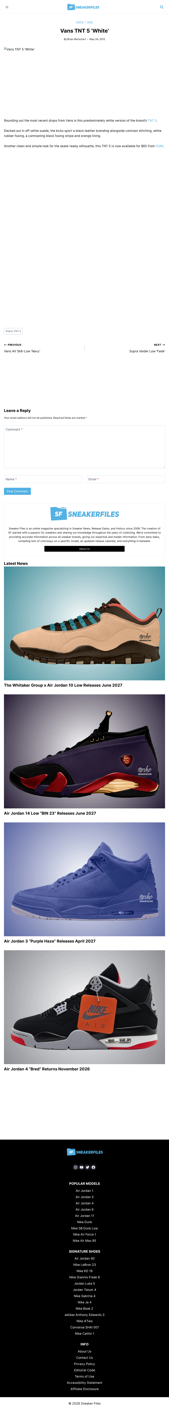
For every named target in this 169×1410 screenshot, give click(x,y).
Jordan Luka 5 (84, 1283)
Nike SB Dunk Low (84, 1228)
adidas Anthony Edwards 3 (84, 1315)
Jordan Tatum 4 (84, 1290)
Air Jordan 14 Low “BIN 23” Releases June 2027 (50, 813)
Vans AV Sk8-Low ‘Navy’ (22, 348)
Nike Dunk (84, 1222)
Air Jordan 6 (85, 1209)
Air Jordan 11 (84, 1216)
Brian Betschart (76, 39)
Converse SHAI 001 (84, 1327)
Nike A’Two (85, 1321)
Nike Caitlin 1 (84, 1334)
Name (11, 479)
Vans (90, 22)
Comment (14, 429)
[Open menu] (7, 7)
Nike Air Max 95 (84, 1241)
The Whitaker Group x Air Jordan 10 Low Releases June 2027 (63, 685)
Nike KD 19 (85, 1271)
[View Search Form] (161, 7)
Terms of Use (84, 1376)
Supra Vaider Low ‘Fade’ (147, 348)
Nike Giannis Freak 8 (84, 1277)
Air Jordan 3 (85, 1197)
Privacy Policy (84, 1364)
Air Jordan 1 (84, 1191)
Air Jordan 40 (85, 1258)
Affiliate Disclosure (84, 1389)
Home (80, 22)
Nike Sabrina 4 (84, 1296)
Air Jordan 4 (85, 1203)
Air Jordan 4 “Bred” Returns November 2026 (47, 1069)
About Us (84, 1351)
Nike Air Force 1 (84, 1234)
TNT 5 (152, 120)
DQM (159, 146)
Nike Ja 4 (84, 1302)
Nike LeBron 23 (84, 1265)
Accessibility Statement (84, 1383)
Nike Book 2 (84, 1308)
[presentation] (84, 623)
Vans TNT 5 (13, 331)
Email (93, 479)
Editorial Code (84, 1370)
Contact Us (84, 1358)
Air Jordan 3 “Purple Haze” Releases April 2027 (50, 941)
